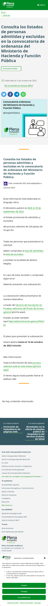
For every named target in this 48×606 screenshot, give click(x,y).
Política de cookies (13, 603)
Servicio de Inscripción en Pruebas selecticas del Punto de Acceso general (23, 308)
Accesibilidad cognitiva (10, 485)
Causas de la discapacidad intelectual (16, 473)
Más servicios (7, 505)
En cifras (5, 463)
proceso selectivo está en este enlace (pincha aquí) (22, 366)
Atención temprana (9, 495)
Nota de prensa (7, 528)
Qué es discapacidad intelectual (14, 456)
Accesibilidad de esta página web (14, 517)
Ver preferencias (24, 597)
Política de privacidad (26, 603)
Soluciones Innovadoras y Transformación (18, 488)
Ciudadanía (6, 498)
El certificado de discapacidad (13, 469)
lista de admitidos (34, 250)
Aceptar (24, 585)
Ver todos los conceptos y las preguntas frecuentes (21, 476)
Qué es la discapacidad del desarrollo (16, 459)
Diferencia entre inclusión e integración (17, 466)
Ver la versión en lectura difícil (18, 85)
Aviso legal (37, 603)
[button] (45, 558)
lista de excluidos (14, 254)
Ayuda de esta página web (12, 513)
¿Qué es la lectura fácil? (10, 520)
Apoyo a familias (8, 491)
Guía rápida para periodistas (12, 532)
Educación (5, 502)
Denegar (24, 591)
